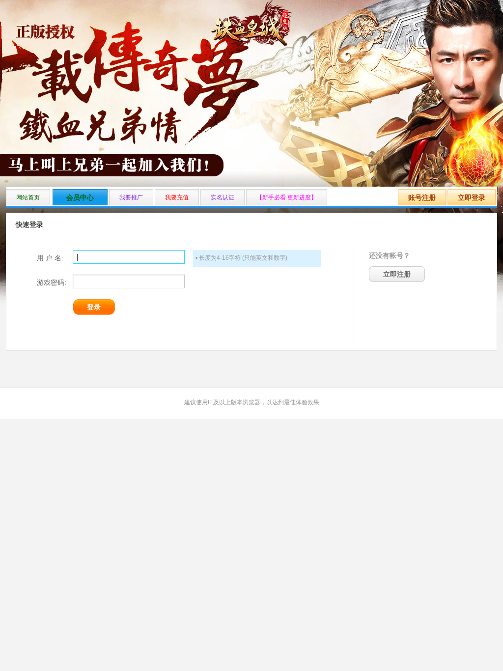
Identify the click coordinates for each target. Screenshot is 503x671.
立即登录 (471, 197)
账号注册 (422, 197)
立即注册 (397, 274)
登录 (94, 307)
